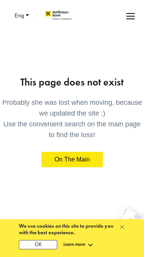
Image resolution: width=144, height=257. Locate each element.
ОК (38, 244)
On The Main (72, 159)
